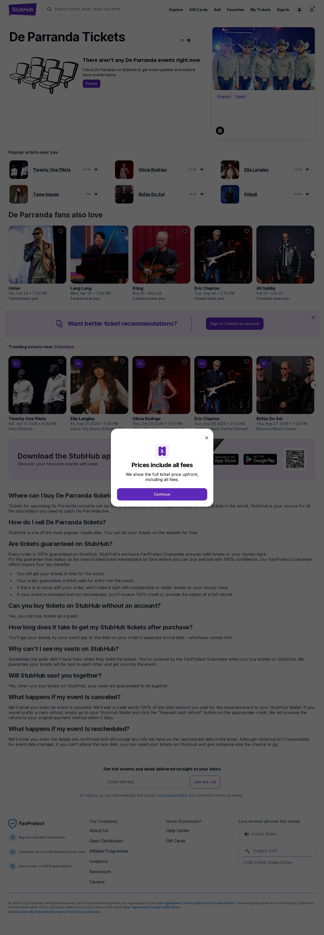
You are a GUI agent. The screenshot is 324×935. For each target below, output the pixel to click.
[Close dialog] (207, 438)
